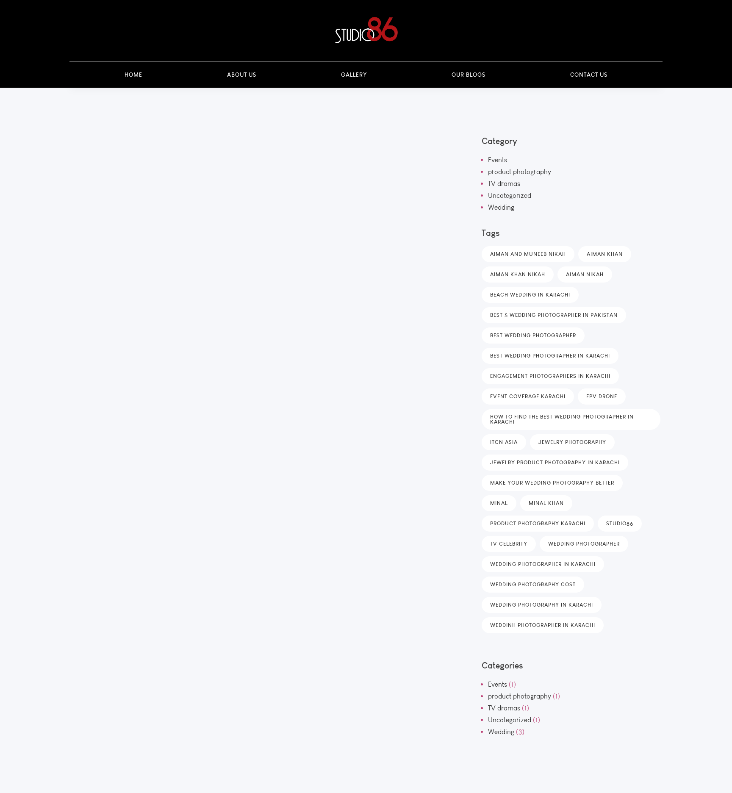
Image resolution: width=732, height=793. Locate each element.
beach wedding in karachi (530, 294)
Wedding (501, 207)
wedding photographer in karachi (543, 564)
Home (133, 74)
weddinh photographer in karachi (542, 625)
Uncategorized (509, 195)
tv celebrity (508, 544)
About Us (241, 74)
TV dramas (504, 184)
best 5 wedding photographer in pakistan (554, 315)
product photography (519, 172)
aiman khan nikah (517, 274)
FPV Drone (601, 396)
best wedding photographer (533, 335)
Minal (499, 503)
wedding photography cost (533, 584)
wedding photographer (584, 544)
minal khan (546, 503)
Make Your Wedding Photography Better (552, 483)
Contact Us (588, 74)
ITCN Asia (504, 442)
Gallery (354, 74)
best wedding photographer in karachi (550, 355)
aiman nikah (585, 274)
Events (497, 160)
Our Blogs (468, 74)
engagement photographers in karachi (550, 376)
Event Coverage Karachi (528, 396)
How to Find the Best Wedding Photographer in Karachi (562, 419)
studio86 (619, 523)
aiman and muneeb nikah (528, 254)
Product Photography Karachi (537, 523)
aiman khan (605, 254)
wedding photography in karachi (541, 605)
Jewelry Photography (572, 442)
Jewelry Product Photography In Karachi (555, 462)
